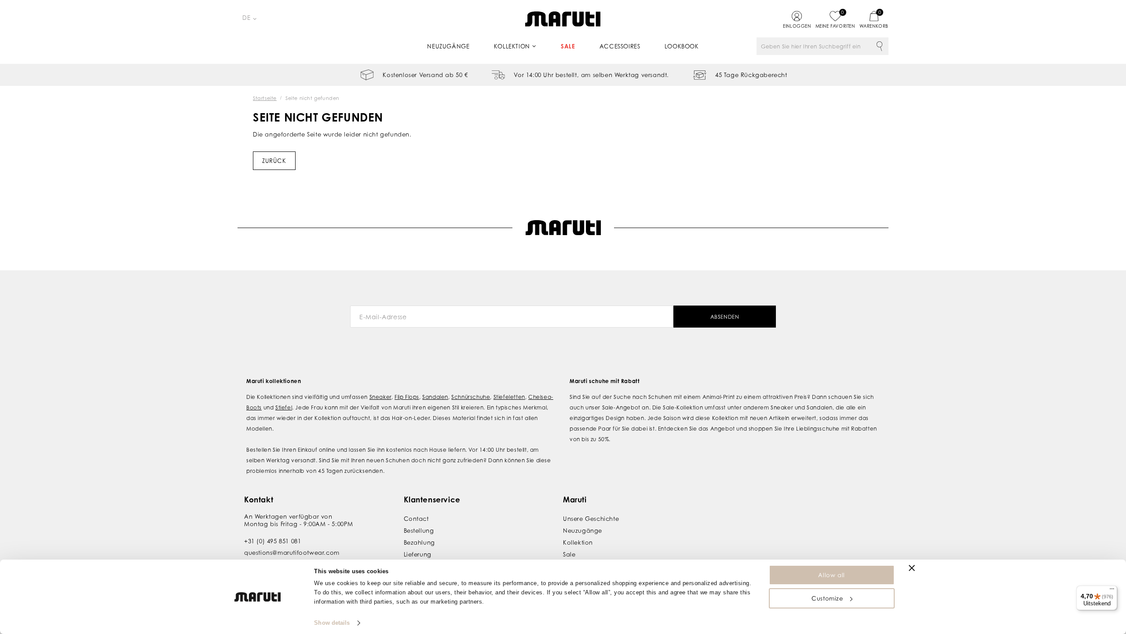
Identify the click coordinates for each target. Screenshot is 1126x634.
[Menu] (1112, 591)
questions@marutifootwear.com (292, 552)
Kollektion (512, 46)
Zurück (274, 160)
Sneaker (380, 397)
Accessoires (620, 46)
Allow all (831, 575)
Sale (568, 46)
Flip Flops (407, 397)
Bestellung (419, 530)
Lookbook (682, 46)
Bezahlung (419, 542)
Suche (879, 46)
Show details (332, 622)
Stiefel (283, 407)
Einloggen (797, 26)
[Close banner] (912, 568)
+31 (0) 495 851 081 (272, 541)
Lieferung (417, 554)
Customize (827, 598)
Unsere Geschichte (591, 518)
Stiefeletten (509, 397)
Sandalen (435, 397)
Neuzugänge (448, 46)
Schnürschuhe (470, 397)
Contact (416, 518)
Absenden (724, 316)
